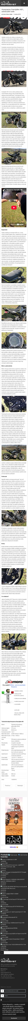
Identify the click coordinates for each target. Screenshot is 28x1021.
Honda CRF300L (14, 928)
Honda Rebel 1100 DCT (19, 939)
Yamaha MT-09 (13, 917)
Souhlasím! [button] (14, 1018)
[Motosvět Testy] (14, 820)
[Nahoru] (2, 952)
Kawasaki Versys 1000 (18, 922)
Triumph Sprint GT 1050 (20, 912)
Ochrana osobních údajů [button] (9, 1014)
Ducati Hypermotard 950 (20, 933)
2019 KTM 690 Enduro (18, 906)
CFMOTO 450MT (14, 893)
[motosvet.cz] (5, 3)
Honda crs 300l (13, 859)
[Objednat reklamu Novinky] (14, 847)
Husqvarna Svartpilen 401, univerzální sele (13, 10)
